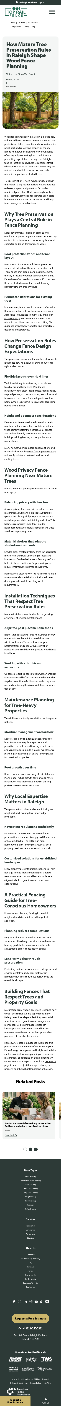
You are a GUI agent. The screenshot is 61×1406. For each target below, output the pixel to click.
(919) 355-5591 (34, 1328)
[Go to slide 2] (30, 1149)
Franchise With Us (30, 1283)
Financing (31, 1271)
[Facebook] (14, 1302)
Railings (30, 1205)
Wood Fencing (11, 86)
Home (13, 23)
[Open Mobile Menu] (52, 12)
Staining (30, 1238)
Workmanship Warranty (30, 1259)
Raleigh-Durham (16, 26)
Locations (21, 23)
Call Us (45, 1402)
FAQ (30, 1263)
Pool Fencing (30, 1201)
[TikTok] (41, 1302)
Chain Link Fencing (30, 1189)
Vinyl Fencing (30, 1185)
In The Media (30, 1279)
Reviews (30, 1267)
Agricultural (30, 1234)
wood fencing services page (41, 451)
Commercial (30, 1230)
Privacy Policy (35, 1383)
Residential (30, 1226)
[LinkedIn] (25, 1302)
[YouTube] (36, 1301)
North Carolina (33, 23)
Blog (27, 26)
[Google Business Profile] (31, 1302)
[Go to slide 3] (36, 1149)
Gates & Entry (30, 1209)
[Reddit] (47, 1302)
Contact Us (30, 1287)
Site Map (47, 1383)
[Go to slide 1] (25, 1149)
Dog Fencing (30, 1197)
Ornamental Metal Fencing (30, 1181)
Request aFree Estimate (15, 1401)
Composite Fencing (30, 1193)
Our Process (30, 1255)
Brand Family (30, 1275)
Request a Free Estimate (30, 1318)
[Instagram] (19, 1302)
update (42, 2)
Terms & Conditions (20, 1383)
